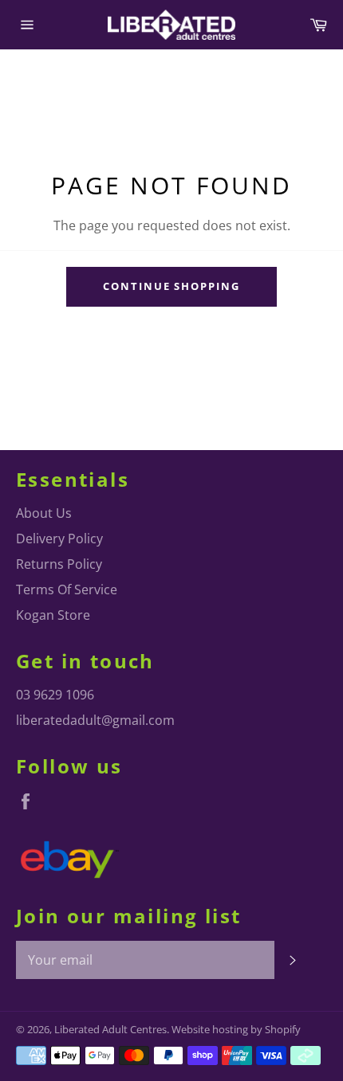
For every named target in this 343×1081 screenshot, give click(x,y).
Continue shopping (171, 286)
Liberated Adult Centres (110, 1029)
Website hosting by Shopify (236, 1029)
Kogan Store (53, 615)
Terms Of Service (66, 589)
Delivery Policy (59, 538)
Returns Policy (59, 564)
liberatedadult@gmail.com (95, 720)
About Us (44, 513)
